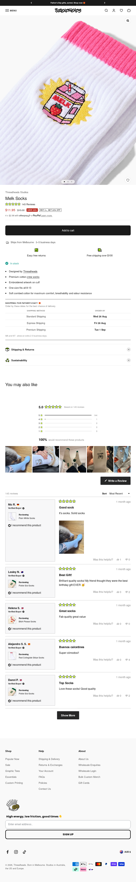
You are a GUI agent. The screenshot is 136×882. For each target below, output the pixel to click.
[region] (68, 459)
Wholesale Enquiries (89, 765)
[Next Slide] (128, 459)
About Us (83, 759)
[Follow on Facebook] (7, 852)
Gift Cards (84, 782)
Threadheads (30, 271)
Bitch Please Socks (27, 621)
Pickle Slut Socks (26, 585)
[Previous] (31, 2)
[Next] (104, 2)
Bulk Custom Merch (89, 776)
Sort (104, 493)
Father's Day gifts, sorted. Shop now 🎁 (68, 2)
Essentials (11, 776)
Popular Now (12, 759)
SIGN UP (68, 834)
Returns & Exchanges (51, 765)
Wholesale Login (87, 771)
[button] (68, 204)
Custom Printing (14, 782)
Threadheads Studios (16, 192)
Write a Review (119, 482)
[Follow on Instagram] (16, 852)
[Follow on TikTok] (24, 852)
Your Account (46, 771)
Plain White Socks (27, 518)
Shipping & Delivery (49, 759)
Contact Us (45, 788)
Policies (43, 782)
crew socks (33, 276)
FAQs (42, 776)
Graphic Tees (12, 771)
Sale (7, 765)
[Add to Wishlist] (128, 180)
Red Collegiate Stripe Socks (31, 657)
